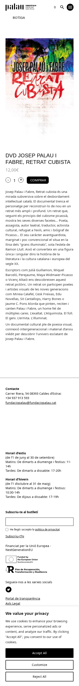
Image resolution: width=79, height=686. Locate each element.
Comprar (38, 180)
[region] (39, 646)
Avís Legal (12, 603)
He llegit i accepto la (35, 529)
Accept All (39, 653)
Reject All (39, 676)
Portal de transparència (22, 598)
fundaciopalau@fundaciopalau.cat (30, 403)
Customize (39, 665)
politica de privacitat (47, 529)
